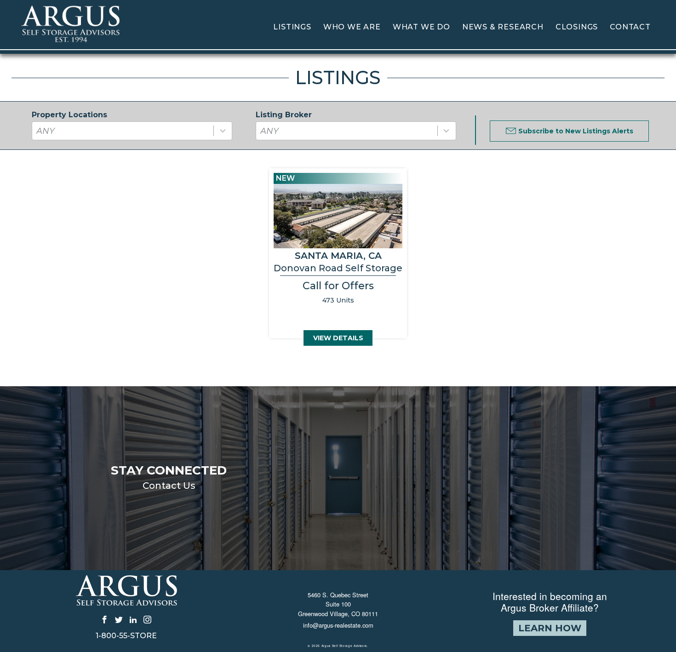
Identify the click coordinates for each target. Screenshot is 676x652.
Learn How (549, 628)
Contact (630, 27)
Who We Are (352, 27)
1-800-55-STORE (126, 636)
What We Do (421, 27)
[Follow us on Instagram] (147, 619)
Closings (577, 27)
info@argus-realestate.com (338, 625)
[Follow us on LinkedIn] (133, 619)
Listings (292, 27)
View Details (338, 338)
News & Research (503, 27)
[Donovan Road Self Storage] (338, 253)
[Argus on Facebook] (105, 619)
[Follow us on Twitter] (119, 619)
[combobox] (132, 130)
